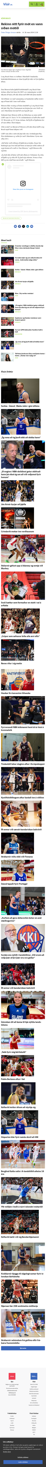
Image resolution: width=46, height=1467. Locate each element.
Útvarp (12, 1430)
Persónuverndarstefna (12, 1388)
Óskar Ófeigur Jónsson (8, 32)
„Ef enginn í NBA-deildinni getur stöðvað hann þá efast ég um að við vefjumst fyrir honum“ (29, 308)
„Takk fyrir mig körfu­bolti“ (13, 1052)
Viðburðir (34, 1423)
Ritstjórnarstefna (34, 1391)
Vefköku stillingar (23, 1457)
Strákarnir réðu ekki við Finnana (17, 857)
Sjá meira (23, 1348)
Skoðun (12, 1425)
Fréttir (12, 1416)
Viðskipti (12, 1418)
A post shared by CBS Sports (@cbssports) (23, 211)
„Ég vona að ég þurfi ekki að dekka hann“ (29, 342)
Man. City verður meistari (24, 293)
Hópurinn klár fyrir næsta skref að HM (19, 1137)
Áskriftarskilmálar (34, 1393)
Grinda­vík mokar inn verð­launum (17, 532)
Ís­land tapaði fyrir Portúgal (14, 884)
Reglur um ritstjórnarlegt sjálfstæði (12, 1385)
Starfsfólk (34, 1396)
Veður (34, 1425)
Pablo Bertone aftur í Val (13, 1079)
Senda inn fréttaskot (34, 1405)
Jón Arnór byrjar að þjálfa (24, 282)
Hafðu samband (34, 1389)
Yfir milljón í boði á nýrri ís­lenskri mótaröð (22, 1207)
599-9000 (13, 1395)
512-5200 (35, 1384)
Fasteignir (34, 1418)
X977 (34, 1432)
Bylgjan (34, 1427)
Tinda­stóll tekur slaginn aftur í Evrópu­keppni (23, 764)
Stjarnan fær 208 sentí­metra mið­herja (19, 1306)
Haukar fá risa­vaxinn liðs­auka (15, 693)
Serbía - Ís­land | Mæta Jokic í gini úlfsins (29, 270)
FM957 (34, 1430)
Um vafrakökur (34, 1403)
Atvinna (34, 1420)
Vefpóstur (34, 1400)
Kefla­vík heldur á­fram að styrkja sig (18, 1107)
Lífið (12, 1423)
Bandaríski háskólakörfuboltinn (11, 218)
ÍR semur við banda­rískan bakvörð (18, 988)
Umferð (34, 1398)
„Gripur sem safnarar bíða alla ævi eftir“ (20, 636)
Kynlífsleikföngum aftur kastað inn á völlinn (22, 798)
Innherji (34, 1416)
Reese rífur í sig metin (11, 664)
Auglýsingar (34, 1387)
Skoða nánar (7, 1452)
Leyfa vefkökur (23, 1462)
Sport (12, 1420)
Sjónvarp (12, 1427)
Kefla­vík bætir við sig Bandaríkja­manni (20, 1237)
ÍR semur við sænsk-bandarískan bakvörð (21, 830)
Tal (34, 1434)
